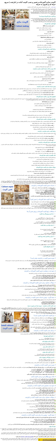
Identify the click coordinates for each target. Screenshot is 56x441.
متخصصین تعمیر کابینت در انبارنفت (27, 436)
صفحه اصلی (53, 7)
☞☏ (47, 440)
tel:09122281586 (49, 440)
